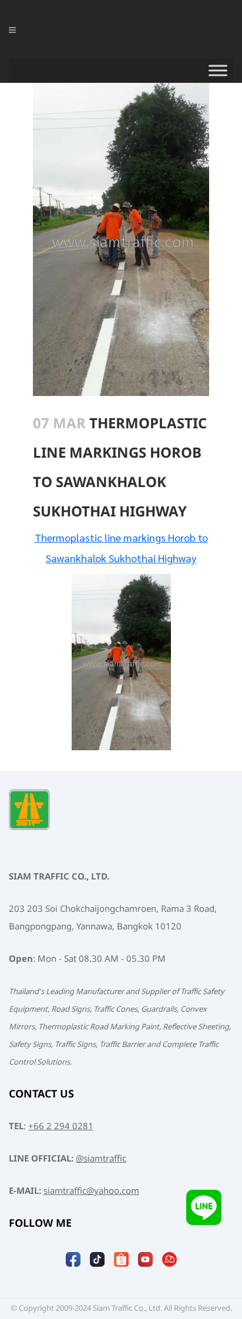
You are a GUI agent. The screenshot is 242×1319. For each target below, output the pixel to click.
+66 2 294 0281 (60, 1126)
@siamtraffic (101, 1159)
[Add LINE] (203, 1207)
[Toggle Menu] (218, 70)
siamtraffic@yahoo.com (91, 1191)
